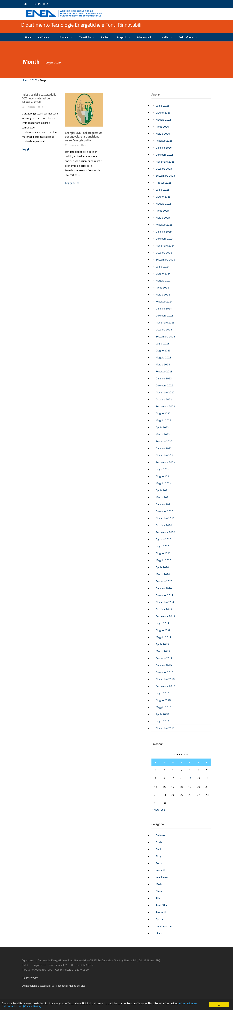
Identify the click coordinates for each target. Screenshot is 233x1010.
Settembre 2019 (165, 616)
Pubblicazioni (144, 37)
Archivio (160, 835)
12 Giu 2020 (30, 107)
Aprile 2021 (162, 490)
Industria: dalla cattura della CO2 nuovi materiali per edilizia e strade (39, 98)
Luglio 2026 (162, 106)
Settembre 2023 (165, 336)
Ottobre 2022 (164, 399)
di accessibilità (38, 986)
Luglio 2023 (162, 343)
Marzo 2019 (163, 651)
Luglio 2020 (162, 546)
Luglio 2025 (162, 189)
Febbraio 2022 (164, 441)
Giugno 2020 (163, 553)
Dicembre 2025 (164, 155)
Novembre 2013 (165, 728)
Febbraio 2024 (164, 301)
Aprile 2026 (162, 127)
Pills (158, 898)
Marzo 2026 (163, 134)
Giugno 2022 (163, 413)
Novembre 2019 (165, 602)
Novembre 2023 (165, 322)
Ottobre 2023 (164, 329)
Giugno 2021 (163, 476)
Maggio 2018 (163, 707)
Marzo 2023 (163, 364)
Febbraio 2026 (164, 141)
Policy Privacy (30, 978)
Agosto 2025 (163, 183)
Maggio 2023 (163, 357)
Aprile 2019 (162, 644)
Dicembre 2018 (164, 672)
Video (159, 933)
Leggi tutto (29, 149)
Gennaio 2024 (164, 308)
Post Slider (162, 905)
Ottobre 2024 (164, 252)
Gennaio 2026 (164, 148)
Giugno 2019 (163, 630)
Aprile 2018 (162, 714)
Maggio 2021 (163, 483)
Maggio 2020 (163, 560)
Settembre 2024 (165, 259)
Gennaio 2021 (164, 504)
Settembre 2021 (165, 462)
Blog (158, 856)
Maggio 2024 (163, 280)
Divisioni (64, 37)
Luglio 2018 (162, 693)
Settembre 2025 (165, 176)
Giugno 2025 (163, 196)
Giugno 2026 (163, 113)
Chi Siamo (43, 37)
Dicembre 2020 (164, 511)
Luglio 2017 (162, 721)
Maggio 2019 (163, 637)
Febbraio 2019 (164, 658)
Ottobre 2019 (164, 609)
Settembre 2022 (165, 406)
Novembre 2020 (165, 518)
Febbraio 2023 (164, 371)
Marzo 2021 (163, 497)
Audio (159, 849)
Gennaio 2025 (164, 231)
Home (28, 37)
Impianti (105, 37)
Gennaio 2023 (164, 378)
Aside (159, 842)
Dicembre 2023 (164, 315)
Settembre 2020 (165, 532)
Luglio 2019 (162, 623)
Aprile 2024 (162, 287)
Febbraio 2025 (164, 224)
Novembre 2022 (165, 392)
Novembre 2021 (165, 455)
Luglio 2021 (162, 469)
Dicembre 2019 (164, 595)
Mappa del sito (77, 986)
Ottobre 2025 (164, 169)
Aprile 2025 (162, 210)
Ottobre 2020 (164, 525)
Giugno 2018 (163, 700)
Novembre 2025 (165, 162)
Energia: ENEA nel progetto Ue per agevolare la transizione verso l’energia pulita (83, 136)
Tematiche (85, 37)
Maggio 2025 (163, 203)
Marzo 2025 (163, 217)
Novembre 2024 (165, 245)
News (159, 891)
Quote (159, 919)
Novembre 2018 (165, 679)
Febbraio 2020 (164, 581)
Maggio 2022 (163, 420)
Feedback (61, 986)
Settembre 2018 (165, 686)
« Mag (155, 809)
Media (165, 37)
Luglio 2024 (162, 266)
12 (189, 778)
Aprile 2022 (162, 427)
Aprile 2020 (162, 567)
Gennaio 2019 (164, 665)
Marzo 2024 (163, 294)
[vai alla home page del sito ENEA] (26, 4)
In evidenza (162, 877)
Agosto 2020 (163, 539)
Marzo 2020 (163, 574)
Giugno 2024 (163, 273)
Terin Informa (186, 37)
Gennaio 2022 (164, 448)
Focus (159, 863)
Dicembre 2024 (164, 238)
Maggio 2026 (163, 120)
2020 (34, 80)
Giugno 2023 (163, 350)
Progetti (121, 37)
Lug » (164, 809)
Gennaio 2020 (164, 588)
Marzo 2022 (163, 434)
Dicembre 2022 (164, 385)
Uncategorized (164, 926)
